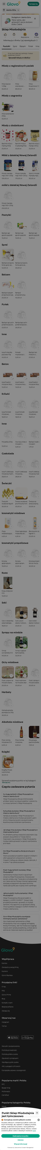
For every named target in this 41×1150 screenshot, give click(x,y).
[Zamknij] (37, 1113)
